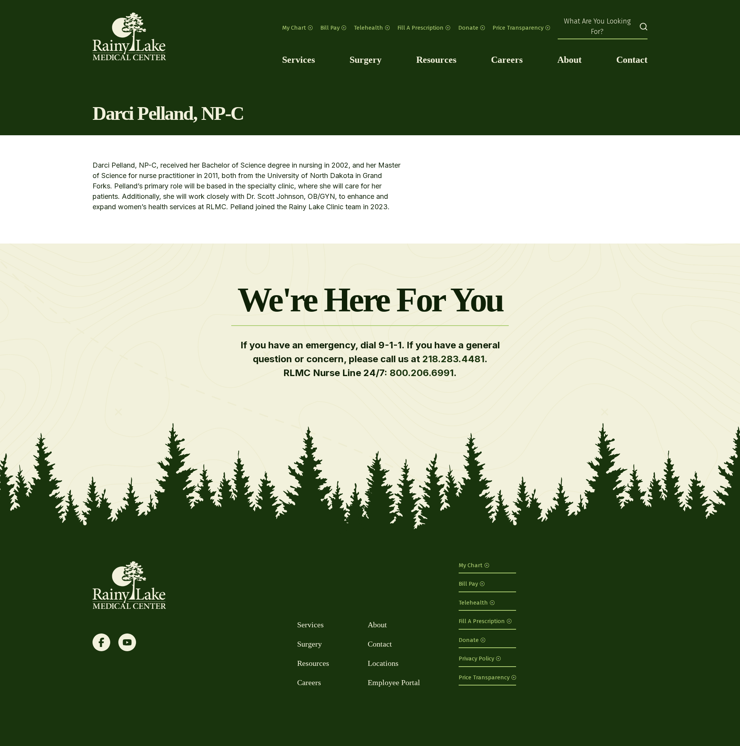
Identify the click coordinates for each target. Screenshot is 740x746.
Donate (468, 27)
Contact (632, 60)
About (569, 60)
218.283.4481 (453, 359)
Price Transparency (518, 27)
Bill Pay (330, 27)
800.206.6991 (422, 372)
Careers (507, 60)
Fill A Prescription (420, 27)
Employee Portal (394, 682)
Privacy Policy (476, 658)
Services (298, 60)
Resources (436, 60)
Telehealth (368, 27)
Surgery (366, 60)
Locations (383, 663)
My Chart (294, 27)
